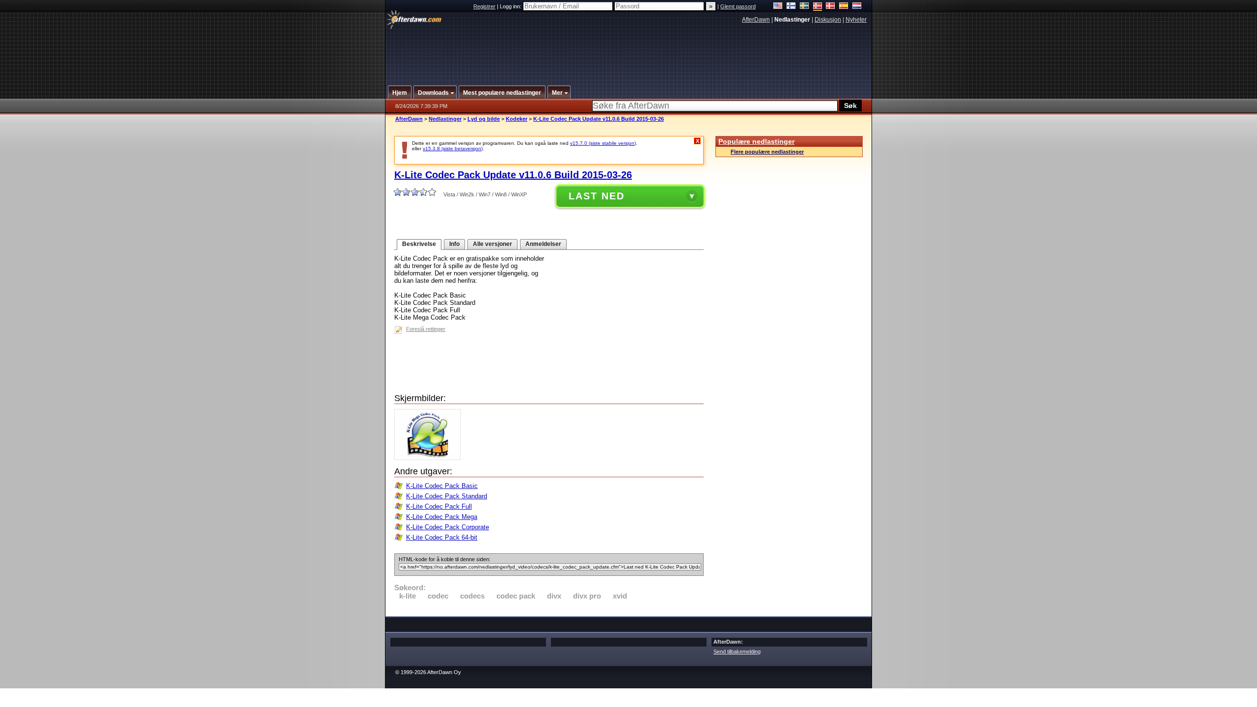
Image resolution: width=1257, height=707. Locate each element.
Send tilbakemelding (737, 651)
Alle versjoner (492, 244)
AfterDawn (756, 19)
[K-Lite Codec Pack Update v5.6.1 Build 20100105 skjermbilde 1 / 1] (429, 458)
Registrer (484, 6)
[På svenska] (804, 6)
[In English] (778, 6)
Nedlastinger (445, 119)
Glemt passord (738, 6)
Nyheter (856, 19)
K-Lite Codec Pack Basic (442, 485)
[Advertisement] (629, 50)
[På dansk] (830, 6)
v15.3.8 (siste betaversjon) (453, 148)
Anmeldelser (543, 244)
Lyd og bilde (483, 119)
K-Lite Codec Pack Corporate (447, 527)
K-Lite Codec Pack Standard (446, 496)
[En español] (843, 6)
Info (454, 244)
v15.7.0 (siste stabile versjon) (603, 143)
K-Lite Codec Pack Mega (441, 516)
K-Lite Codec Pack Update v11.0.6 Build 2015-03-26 (598, 119)
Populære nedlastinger (756, 141)
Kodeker (516, 119)
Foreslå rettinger (425, 329)
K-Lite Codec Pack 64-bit (441, 537)
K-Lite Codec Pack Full (439, 506)
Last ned (597, 195)
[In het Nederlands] (857, 6)
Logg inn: (511, 6)
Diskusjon (828, 19)
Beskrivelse (419, 244)
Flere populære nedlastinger (767, 152)
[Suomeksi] (791, 6)
